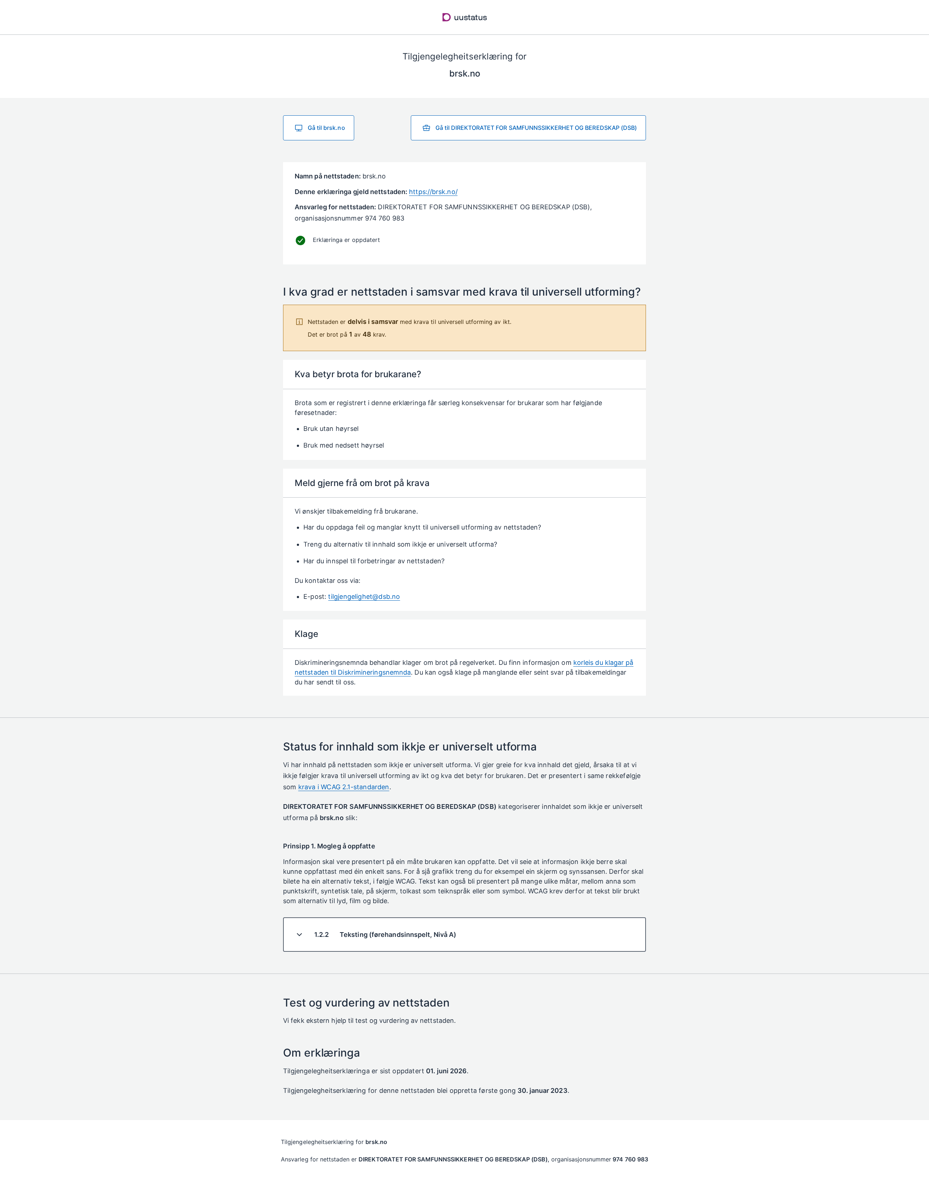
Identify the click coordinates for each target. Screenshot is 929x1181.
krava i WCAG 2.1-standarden (343, 787)
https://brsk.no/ (433, 192)
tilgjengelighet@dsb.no (364, 596)
